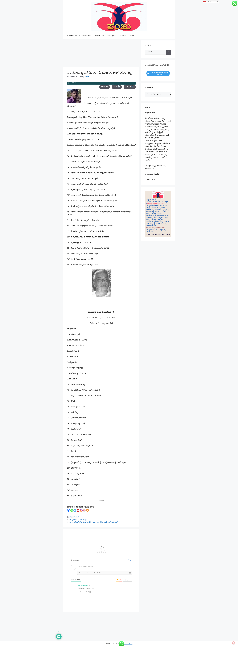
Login (130, 560)
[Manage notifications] (233, 642)
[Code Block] (97, 573)
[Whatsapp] (71, 510)
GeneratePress (127, 644)
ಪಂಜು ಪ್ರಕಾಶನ (111, 36)
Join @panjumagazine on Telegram (159, 73)
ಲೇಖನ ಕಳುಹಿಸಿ (99, 36)
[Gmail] (84, 510)
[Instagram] (81, 510)
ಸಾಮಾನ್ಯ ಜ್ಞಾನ (74, 517)
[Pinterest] (78, 510)
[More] (87, 510)
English (208, 1)
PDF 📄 (117, 87)
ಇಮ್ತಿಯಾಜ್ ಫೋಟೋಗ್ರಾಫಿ (78, 520)
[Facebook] (68, 510)
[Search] (168, 52)
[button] (170, 36)
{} (102, 572)
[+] (105, 572)
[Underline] (84, 573)
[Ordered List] (89, 573)
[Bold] (79, 573)
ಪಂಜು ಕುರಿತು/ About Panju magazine (79, 36)
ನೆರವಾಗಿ (132, 36)
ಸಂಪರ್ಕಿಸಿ (123, 36)
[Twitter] (74, 510)
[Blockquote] (95, 573)
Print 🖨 (104, 87)
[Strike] (87, 573)
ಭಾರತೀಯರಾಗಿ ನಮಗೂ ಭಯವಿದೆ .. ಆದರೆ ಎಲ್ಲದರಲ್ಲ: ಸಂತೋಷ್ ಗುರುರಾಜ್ (93, 522)
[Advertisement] (101, 53)
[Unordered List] (92, 573)
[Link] (100, 573)
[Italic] (82, 573)
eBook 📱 (130, 87)
